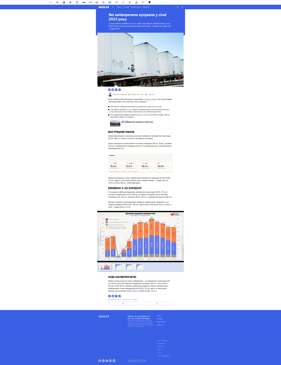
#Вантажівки (112, 299)
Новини (119, 7)
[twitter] (116, 89)
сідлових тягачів (150, 99)
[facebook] (113, 89)
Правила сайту (160, 346)
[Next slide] (180, 237)
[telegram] (109, 89)
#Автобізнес (127, 299)
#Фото (119, 299)
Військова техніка (136, 7)
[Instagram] (114, 360)
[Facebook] (99, 360)
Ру (182, 7)
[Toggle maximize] (180, 214)
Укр (178, 7)
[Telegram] (110, 360)
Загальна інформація (162, 340)
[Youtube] (107, 360)
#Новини (135, 299)
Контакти (159, 352)
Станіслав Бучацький (120, 94)
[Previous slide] (100, 237)
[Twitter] (103, 360)
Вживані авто (146, 7)
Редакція (159, 349)
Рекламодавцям (161, 343)
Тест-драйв (126, 7)
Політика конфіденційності (163, 356)
